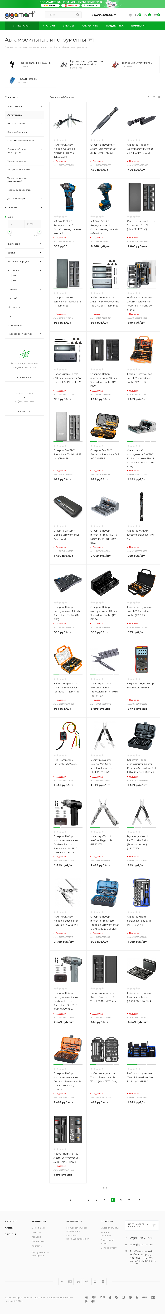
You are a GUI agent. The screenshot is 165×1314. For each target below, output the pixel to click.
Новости (36, 1232)
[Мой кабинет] (130, 15)
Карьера (36, 1236)
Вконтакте (61, 1281)
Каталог (11, 1221)
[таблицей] (159, 97)
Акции (9, 1227)
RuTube (78, 1281)
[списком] (154, 97)
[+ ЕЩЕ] (155, 25)
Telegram (86, 1281)
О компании (38, 1227)
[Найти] (78, 14)
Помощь (107, 1221)
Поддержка (38, 1241)
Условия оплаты (110, 1227)
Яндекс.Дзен (103, 1281)
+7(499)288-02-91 (104, 15)
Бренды (10, 1234)
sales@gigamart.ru (141, 1244)
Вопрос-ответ (108, 1247)
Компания (39, 1221)
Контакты (37, 1246)
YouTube (94, 1281)
